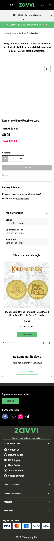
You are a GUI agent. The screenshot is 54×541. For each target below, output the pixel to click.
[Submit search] (11, 5)
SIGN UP (10, 401)
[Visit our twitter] (13, 416)
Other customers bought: (27, 255)
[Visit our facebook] (5, 416)
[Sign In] (42, 5)
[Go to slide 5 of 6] (12, 342)
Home (6, 33)
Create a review (27, 372)
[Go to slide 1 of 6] (3, 342)
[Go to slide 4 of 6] (10, 342)
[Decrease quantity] (5, 159)
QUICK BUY (27, 334)
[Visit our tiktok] (28, 416)
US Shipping (14, 460)
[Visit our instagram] (20, 416)
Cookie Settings (16, 475)
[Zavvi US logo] (27, 5)
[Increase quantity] (21, 159)
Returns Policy (15, 454)
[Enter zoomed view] (47, 69)
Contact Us (14, 449)
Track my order (16, 470)
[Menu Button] (4, 5)
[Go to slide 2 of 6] (5, 342)
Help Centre (14, 465)
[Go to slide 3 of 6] (7, 342)
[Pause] (51, 16)
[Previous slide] (43, 343)
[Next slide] (49, 343)
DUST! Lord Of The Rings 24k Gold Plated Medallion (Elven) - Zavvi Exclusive (27, 313)
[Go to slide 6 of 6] (14, 342)
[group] (27, 89)
